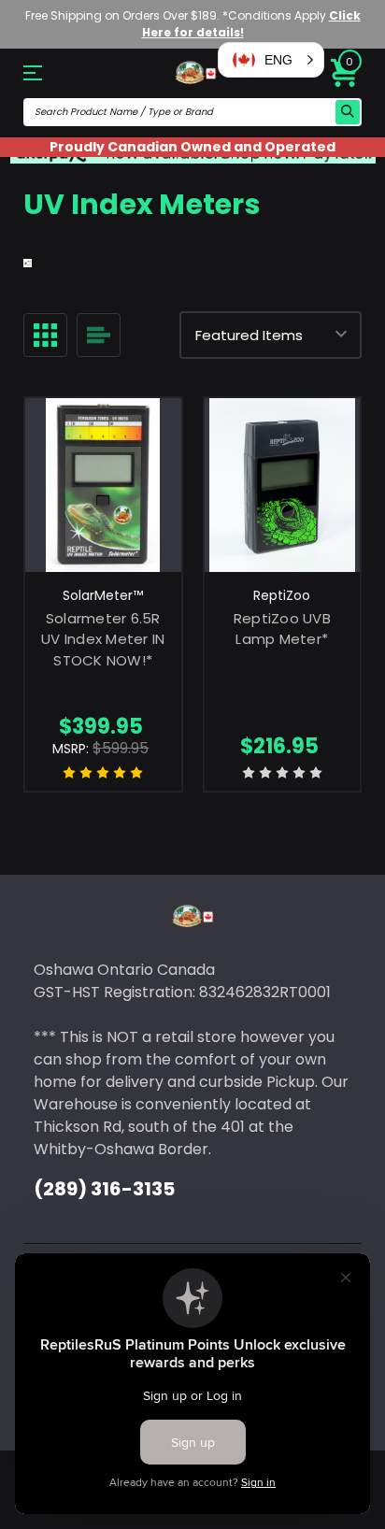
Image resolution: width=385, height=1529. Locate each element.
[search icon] (347, 112)
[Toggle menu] (48, 72)
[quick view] (103, 502)
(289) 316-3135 (104, 1189)
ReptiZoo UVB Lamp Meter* (282, 629)
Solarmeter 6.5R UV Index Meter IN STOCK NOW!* (102, 639)
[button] (271, 60)
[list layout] (99, 335)
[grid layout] (45, 335)
